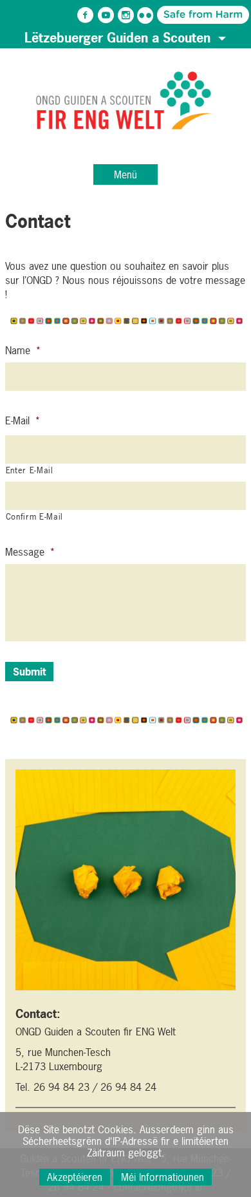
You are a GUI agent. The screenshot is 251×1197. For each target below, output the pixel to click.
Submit (29, 671)
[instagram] (125, 15)
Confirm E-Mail (34, 516)
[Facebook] (85, 15)
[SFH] (165, 14)
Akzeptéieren (74, 1177)
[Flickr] (145, 15)
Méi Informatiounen (162, 1177)
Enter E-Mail (29, 470)
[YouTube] (105, 15)
